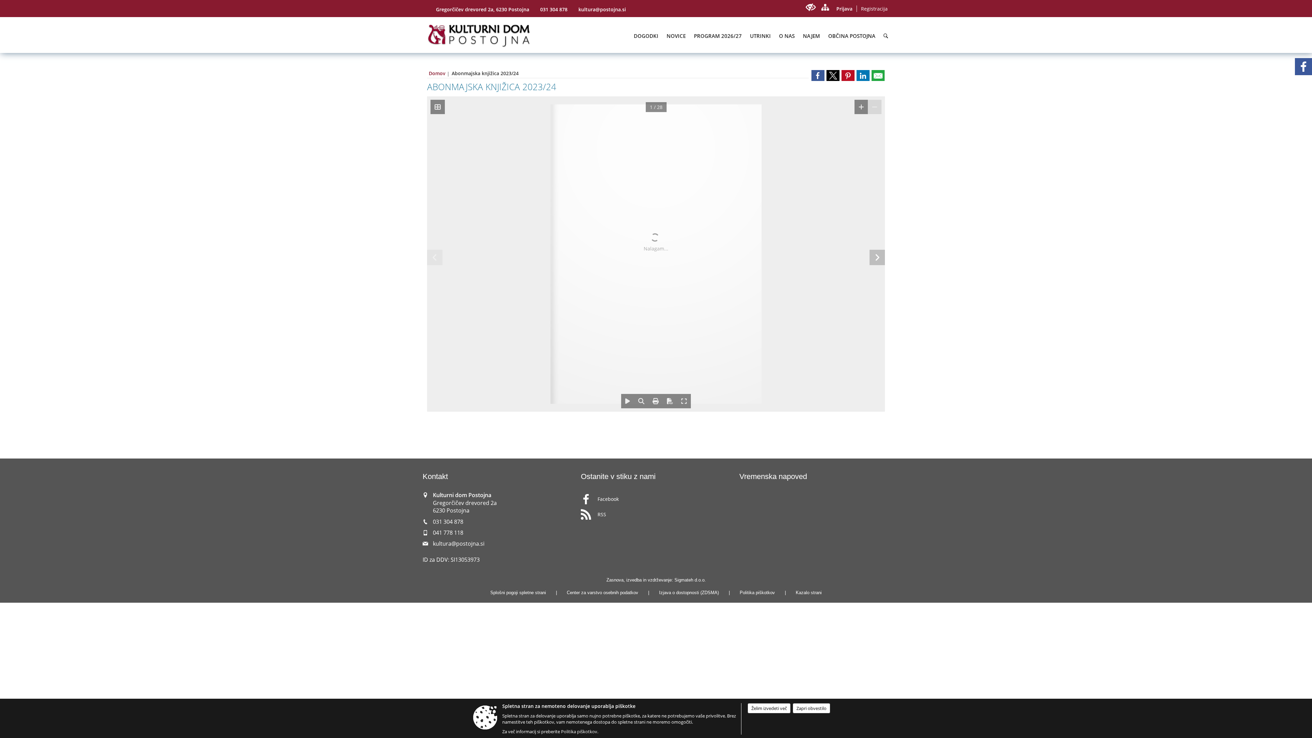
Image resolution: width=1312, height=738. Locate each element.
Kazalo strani (809, 592)
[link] (818, 75)
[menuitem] (646, 35)
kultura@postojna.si (602, 9)
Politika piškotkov (757, 592)
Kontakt (435, 476)
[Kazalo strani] (825, 7)
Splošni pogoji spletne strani (518, 592)
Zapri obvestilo (811, 708)
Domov (437, 73)
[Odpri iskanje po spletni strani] (886, 35)
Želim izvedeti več (769, 708)
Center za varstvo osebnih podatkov (602, 592)
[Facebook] (1303, 66)
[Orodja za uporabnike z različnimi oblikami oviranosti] (810, 7)
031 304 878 (554, 9)
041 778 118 (448, 532)
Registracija (874, 8)
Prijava (844, 8)
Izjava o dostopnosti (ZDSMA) (689, 592)
